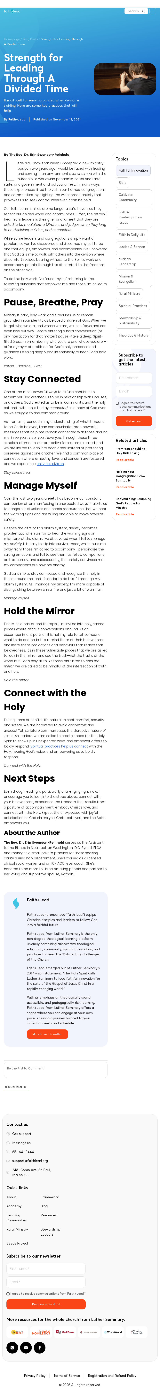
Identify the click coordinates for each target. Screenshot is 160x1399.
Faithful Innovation (133, 170)
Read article (125, 460)
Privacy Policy (34, 1376)
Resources (49, 1215)
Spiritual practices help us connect (59, 746)
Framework (50, 1197)
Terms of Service (66, 1376)
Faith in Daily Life (132, 235)
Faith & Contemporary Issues (130, 217)
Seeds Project (17, 1243)
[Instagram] (12, 1348)
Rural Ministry (129, 293)
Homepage (12, 39)
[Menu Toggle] (152, 11)
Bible (122, 183)
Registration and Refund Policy (112, 1376)
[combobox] (136, 11)
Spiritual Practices (133, 306)
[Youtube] (26, 1348)
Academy (13, 1206)
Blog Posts (30, 39)
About (11, 1197)
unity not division (50, 463)
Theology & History (133, 335)
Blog (44, 1206)
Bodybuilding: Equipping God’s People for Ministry (133, 503)
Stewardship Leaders (50, 1232)
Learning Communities (16, 1217)
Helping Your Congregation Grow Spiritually (130, 476)
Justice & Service (132, 247)
